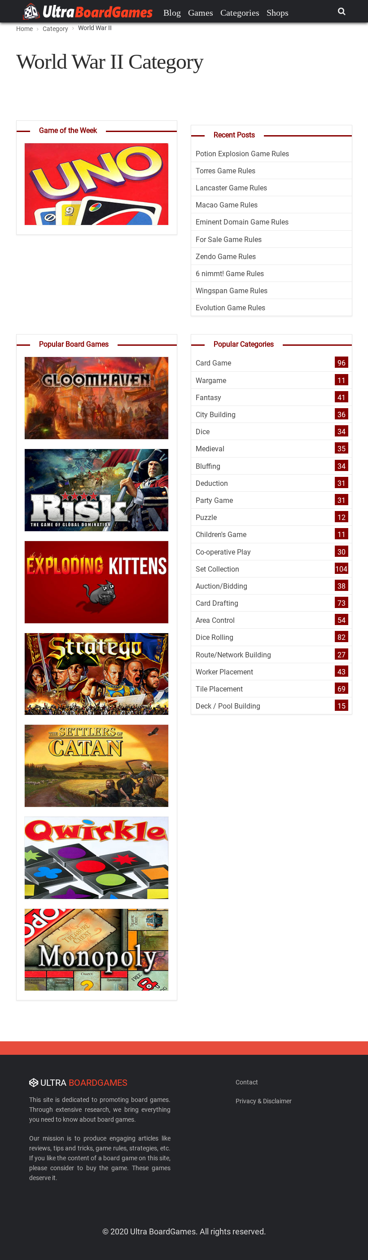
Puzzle (206, 517)
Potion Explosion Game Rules (242, 154)
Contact (247, 1082)
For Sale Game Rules (229, 239)
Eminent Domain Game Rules (242, 222)
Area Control (215, 620)
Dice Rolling (214, 637)
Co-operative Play (223, 552)
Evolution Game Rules (230, 308)
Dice (203, 431)
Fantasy (208, 397)
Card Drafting (217, 603)
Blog (172, 13)
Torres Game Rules (225, 171)
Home (24, 28)
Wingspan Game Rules (231, 290)
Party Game (214, 500)
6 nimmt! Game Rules (230, 273)
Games (200, 13)
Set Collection (217, 569)
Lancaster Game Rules (231, 188)
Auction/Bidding (221, 586)
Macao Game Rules (227, 205)
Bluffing (208, 466)
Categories (239, 13)
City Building (216, 414)
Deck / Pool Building (228, 706)
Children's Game (221, 534)
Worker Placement (224, 672)
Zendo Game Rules (226, 256)
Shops (278, 13)
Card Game (213, 363)
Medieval (210, 449)
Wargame (211, 380)
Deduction (212, 483)
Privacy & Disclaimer (264, 1101)
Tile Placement (219, 689)
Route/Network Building (233, 655)
